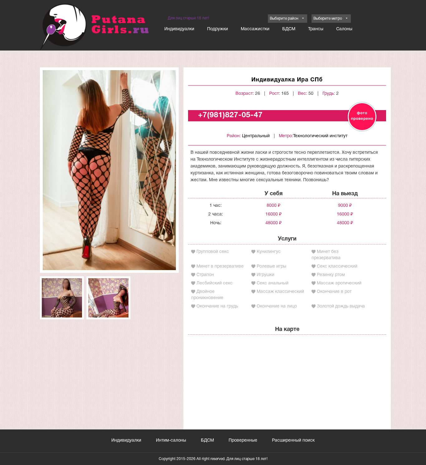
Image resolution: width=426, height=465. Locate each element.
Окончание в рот (334, 292)
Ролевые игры (271, 266)
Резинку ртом (331, 275)
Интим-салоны (171, 440)
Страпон (205, 275)
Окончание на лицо (277, 306)
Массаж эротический (339, 283)
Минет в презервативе (220, 266)
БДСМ (288, 29)
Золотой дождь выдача (341, 306)
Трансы (315, 29)
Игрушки (265, 275)
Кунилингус (269, 252)
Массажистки (255, 29)
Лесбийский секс (214, 283)
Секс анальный (272, 283)
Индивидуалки (179, 29)
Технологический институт (320, 136)
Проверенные (243, 440)
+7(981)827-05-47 (230, 115)
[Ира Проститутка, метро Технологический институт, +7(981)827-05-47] (109, 170)
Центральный (256, 136)
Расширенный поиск (293, 440)
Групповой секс (212, 252)
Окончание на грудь (217, 306)
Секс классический (337, 266)
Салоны (344, 29)
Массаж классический (280, 292)
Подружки (217, 29)
